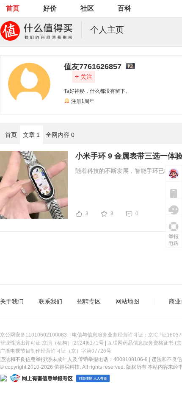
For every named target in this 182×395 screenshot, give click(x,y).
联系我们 (50, 301)
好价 (50, 8)
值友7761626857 (92, 66)
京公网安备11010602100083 (33, 335)
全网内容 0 (60, 134)
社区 (87, 8)
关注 (83, 76)
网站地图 (127, 301)
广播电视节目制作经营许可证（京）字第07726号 (55, 351)
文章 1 (31, 134)
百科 (124, 8)
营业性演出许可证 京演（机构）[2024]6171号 (52, 343)
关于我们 (12, 301)
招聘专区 (89, 301)
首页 (12, 8)
